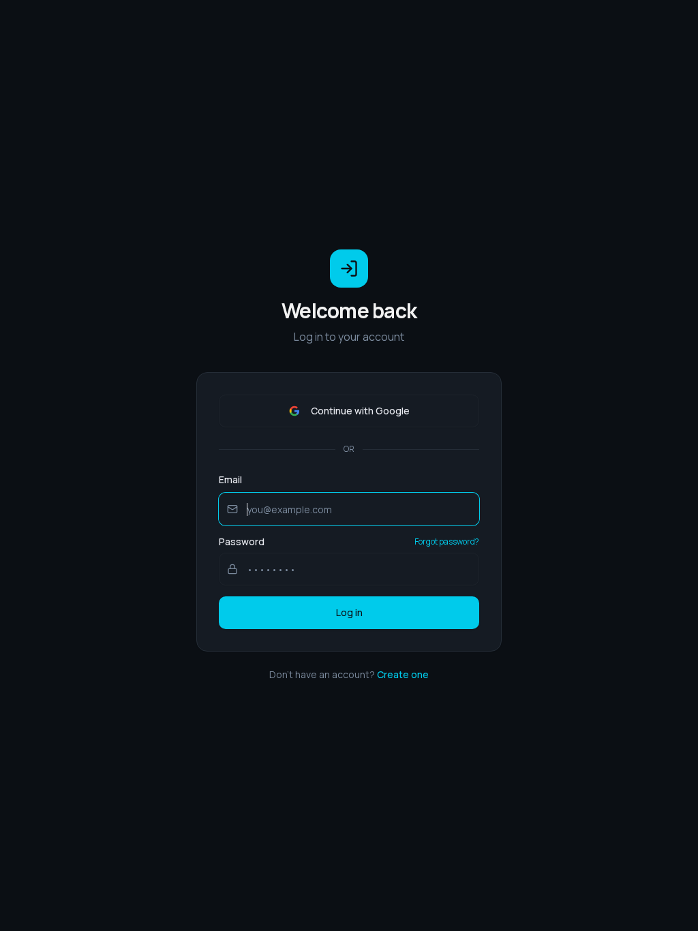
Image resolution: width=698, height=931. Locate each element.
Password (241, 542)
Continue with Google (360, 410)
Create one (403, 674)
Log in (349, 612)
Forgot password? (446, 541)
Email (230, 479)
